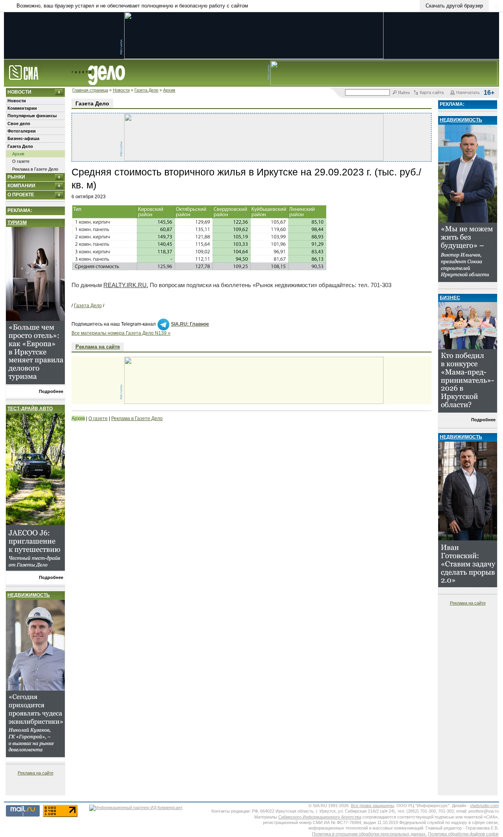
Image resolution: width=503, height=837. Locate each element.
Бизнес (450, 298)
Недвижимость (28, 595)
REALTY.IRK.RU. (125, 285)
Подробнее (51, 391)
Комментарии (22, 108)
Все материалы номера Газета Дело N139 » (121, 333)
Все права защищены (372, 805)
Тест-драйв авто (30, 408)
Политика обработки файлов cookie (463, 833)
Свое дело (18, 123)
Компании (21, 185)
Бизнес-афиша (23, 138)
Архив (169, 90)
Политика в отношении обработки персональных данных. (369, 833)
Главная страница (90, 90)
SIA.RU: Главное (190, 324)
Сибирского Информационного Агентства (319, 817)
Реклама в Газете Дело (35, 169)
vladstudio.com (484, 805)
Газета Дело (146, 90)
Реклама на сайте (35, 773)
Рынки (16, 177)
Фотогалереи (21, 131)
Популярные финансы (32, 115)
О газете (20, 161)
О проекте (20, 194)
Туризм (17, 222)
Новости (121, 90)
